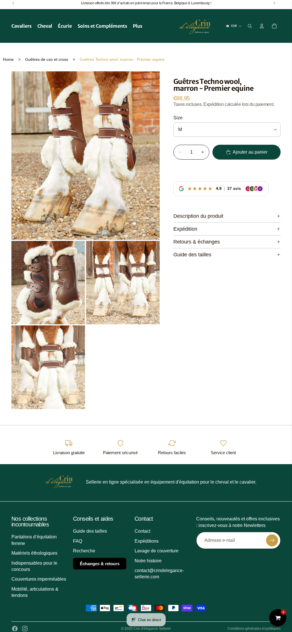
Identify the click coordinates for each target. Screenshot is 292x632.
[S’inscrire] (272, 540)
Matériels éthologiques (34, 553)
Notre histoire (148, 560)
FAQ (77, 541)
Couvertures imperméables (38, 579)
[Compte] (262, 26)
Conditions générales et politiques (254, 629)
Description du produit (198, 216)
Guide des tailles (192, 254)
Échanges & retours (99, 563)
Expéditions (147, 541)
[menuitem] (137, 26)
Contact (142, 531)
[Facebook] (14, 628)
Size (177, 117)
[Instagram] (24, 628)
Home (8, 59)
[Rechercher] (250, 26)
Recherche (84, 550)
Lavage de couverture (157, 550)
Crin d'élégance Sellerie (152, 629)
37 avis (234, 188)
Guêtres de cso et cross (46, 59)
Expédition (185, 229)
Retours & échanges (196, 242)
